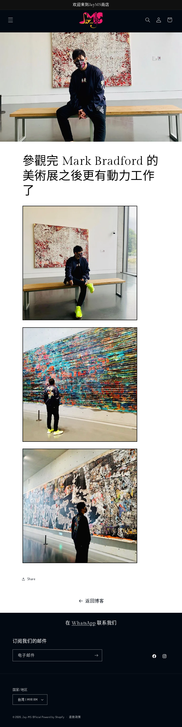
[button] (10, 19)
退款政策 (75, 717)
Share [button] (31, 579)
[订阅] (96, 655)
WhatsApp (84, 623)
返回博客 (94, 601)
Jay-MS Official (31, 717)
